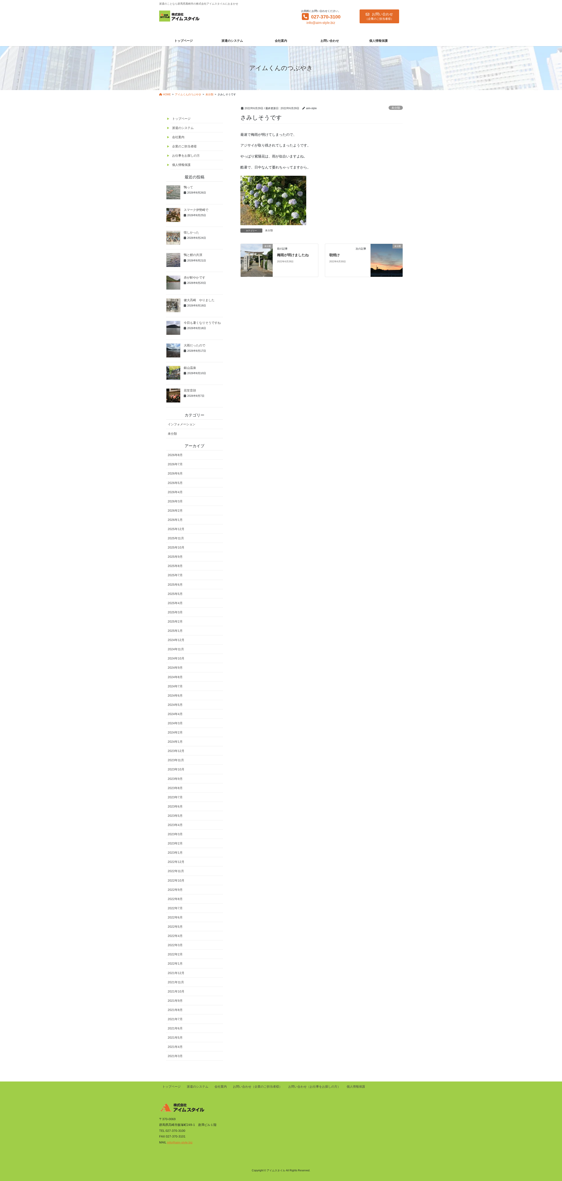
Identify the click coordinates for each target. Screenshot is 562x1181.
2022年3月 (175, 945)
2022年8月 (175, 899)
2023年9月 (175, 779)
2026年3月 (175, 501)
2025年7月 (175, 575)
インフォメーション (181, 424)
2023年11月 (176, 760)
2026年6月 (175, 473)
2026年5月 (175, 483)
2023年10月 (176, 769)
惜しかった (191, 232)
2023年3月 (175, 834)
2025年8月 (175, 566)
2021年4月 (175, 1047)
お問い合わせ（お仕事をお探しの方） (314, 1086)
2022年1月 (175, 963)
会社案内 (178, 137)
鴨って (188, 187)
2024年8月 (175, 677)
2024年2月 (175, 732)
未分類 (395, 107)
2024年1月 (175, 741)
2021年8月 (175, 1010)
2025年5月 (175, 594)
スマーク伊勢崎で (196, 210)
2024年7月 (175, 686)
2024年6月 (175, 695)
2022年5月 (175, 926)
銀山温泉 (190, 368)
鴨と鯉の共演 (193, 255)
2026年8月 (175, 455)
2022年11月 (176, 871)
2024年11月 (176, 649)
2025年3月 (175, 612)
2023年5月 (175, 815)
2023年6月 (175, 806)
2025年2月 (175, 621)
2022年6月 (175, 917)
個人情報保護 (181, 165)
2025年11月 (176, 538)
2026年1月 (175, 520)
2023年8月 (175, 788)
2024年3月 (175, 723)
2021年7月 (175, 1019)
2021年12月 (176, 973)
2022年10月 (176, 880)
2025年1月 (175, 630)
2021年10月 (176, 991)
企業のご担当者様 (184, 146)
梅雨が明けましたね (293, 255)
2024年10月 (176, 658)
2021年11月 (176, 982)
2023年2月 (175, 843)
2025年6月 (175, 584)
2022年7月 (175, 908)
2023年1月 (175, 852)
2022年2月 (175, 954)
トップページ (181, 118)
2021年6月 (175, 1028)
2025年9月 (175, 556)
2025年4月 (175, 603)
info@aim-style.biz (320, 23)
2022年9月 (175, 889)
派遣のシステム (183, 128)
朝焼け (334, 255)
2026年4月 (175, 492)
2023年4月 (175, 825)
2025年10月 (176, 547)
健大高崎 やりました (199, 300)
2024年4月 (175, 714)
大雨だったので (194, 345)
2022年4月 (175, 936)
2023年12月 (176, 751)
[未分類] (257, 260)
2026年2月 (175, 510)
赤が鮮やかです (194, 277)
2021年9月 (175, 1000)
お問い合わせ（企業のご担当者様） (257, 1086)
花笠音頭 (190, 390)
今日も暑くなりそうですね (202, 322)
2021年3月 (175, 1056)
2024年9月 (175, 667)
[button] (379, 16)
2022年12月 (176, 862)
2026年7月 (175, 464)
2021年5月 (175, 1037)
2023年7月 (175, 797)
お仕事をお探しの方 (186, 155)
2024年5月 (175, 704)
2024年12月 (176, 640)
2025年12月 (176, 529)
